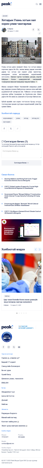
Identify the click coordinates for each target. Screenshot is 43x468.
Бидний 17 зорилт (9, 362)
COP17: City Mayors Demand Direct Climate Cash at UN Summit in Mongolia (22, 212)
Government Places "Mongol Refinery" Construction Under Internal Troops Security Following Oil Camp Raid (22, 196)
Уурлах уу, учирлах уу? (11, 358)
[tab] (16, 313)
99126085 (21, 437)
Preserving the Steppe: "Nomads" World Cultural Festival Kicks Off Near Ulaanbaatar (21, 204)
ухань (18, 118)
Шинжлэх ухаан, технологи (12, 379)
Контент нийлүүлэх (9, 422)
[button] (37, 4)
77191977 (5, 437)
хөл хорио (6, 122)
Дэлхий (5, 16)
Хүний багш (6, 374)
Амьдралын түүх (8, 392)
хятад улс (35, 118)
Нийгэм (7, 296)
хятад (26, 118)
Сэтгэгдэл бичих (20, 163)
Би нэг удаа (6, 370)
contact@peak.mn (8, 443)
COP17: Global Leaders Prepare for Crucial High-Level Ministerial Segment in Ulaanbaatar (21, 187)
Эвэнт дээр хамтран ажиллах (14, 426)
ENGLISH (5, 383)
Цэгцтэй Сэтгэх (8, 396)
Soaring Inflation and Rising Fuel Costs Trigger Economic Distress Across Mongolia (20, 179)
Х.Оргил (10, 29)
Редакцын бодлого (9, 413)
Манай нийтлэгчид (9, 417)
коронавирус (7, 118)
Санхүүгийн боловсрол (11, 366)
